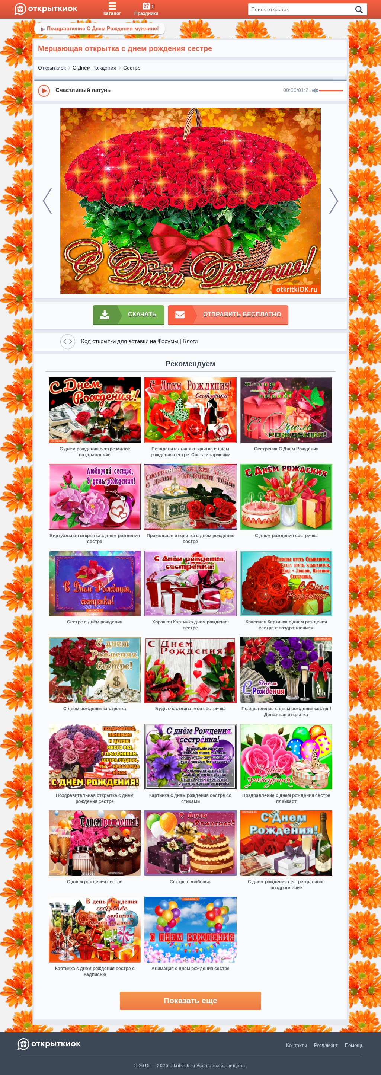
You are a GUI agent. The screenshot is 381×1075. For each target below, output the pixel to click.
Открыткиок (52, 68)
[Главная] (46, 9)
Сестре (132, 68)
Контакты (296, 1045)
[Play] (44, 91)
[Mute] (315, 91)
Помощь (354, 1045)
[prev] (47, 201)
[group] (190, 90)
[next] (334, 201)
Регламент (326, 1045)
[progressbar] (331, 90)
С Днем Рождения (94, 68)
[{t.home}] (49, 1044)
